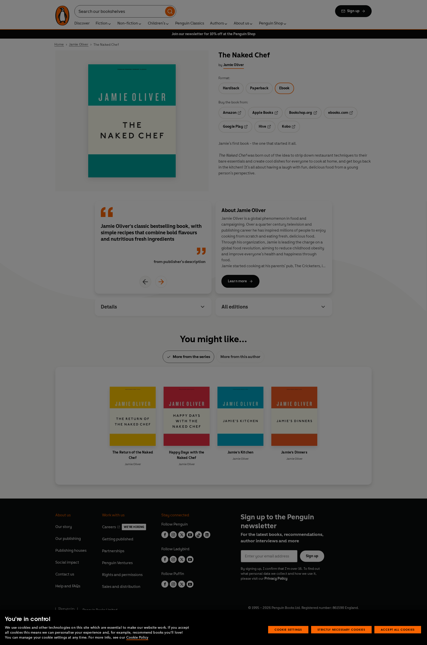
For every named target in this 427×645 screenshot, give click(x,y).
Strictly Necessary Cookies (341, 629)
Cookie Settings (288, 629)
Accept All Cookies (398, 629)
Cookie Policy (137, 637)
